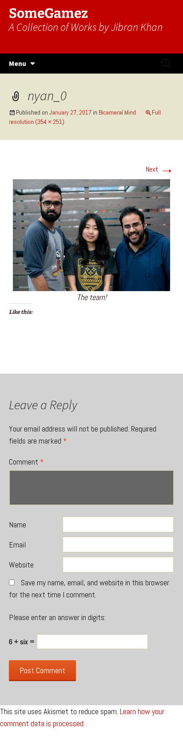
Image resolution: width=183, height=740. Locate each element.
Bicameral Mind (117, 112)
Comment (26, 461)
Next (160, 169)
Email (17, 544)
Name (17, 524)
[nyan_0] (91, 234)
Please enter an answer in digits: (57, 617)
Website (21, 564)
